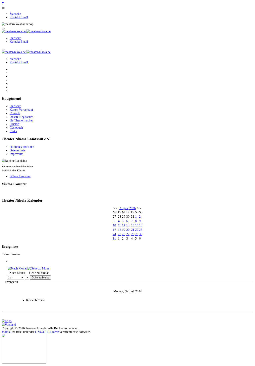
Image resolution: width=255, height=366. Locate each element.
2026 (132, 208)
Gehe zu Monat (40, 277)
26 (123, 234)
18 (119, 229)
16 (140, 225)
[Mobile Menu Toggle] (3, 8)
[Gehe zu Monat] (38, 268)
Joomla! (7, 331)
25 (119, 234)
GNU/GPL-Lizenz (47, 331)
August (123, 208)
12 (123, 225)
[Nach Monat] (17, 268)
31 (114, 238)
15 (136, 225)
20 (127, 229)
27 (127, 234)
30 (140, 234)
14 (132, 225)
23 (140, 229)
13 (127, 225)
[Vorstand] (9, 324)
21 (132, 229)
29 (136, 234)
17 (114, 229)
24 (114, 234)
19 (123, 229)
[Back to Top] (3, 3)
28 (132, 234)
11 (119, 225)
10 (114, 225)
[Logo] (7, 321)
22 (136, 229)
